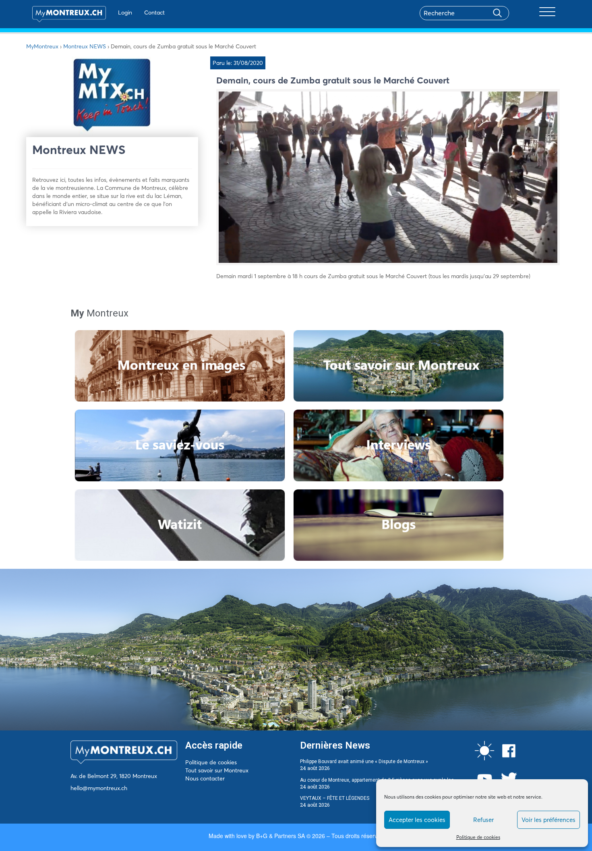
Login (125, 12)
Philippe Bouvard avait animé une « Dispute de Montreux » (364, 761)
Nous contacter (205, 778)
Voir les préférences (548, 820)
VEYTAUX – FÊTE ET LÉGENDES (334, 798)
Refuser (483, 820)
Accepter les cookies (417, 820)
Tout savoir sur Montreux (216, 770)
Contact (154, 12)
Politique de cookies (478, 837)
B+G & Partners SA (280, 836)
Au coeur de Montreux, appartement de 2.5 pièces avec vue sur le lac (377, 780)
